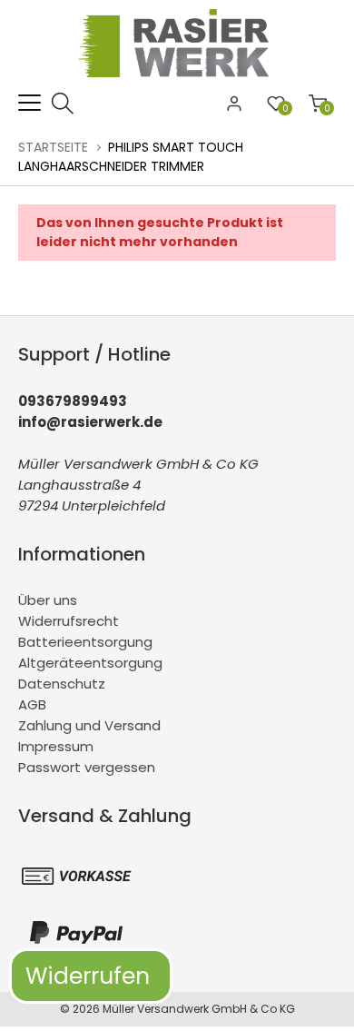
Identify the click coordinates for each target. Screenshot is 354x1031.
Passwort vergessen (86, 767)
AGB (32, 704)
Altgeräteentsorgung (90, 662)
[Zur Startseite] (177, 81)
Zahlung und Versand (89, 725)
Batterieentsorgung (85, 641)
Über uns (47, 600)
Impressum (55, 746)
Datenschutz (61, 683)
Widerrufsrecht (68, 620)
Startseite (53, 147)
